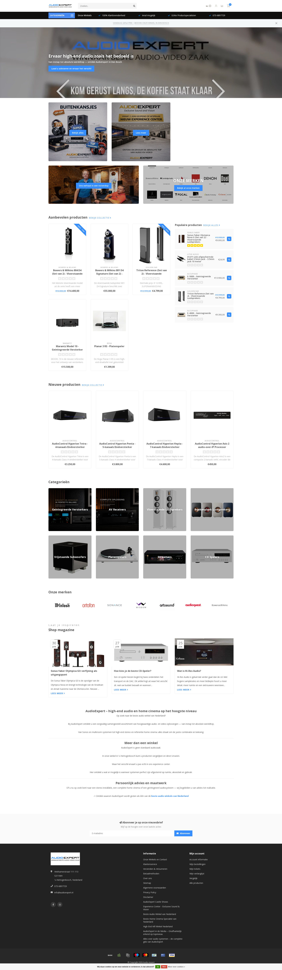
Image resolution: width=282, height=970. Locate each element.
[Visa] (172, 955)
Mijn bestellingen (197, 864)
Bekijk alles (77, 132)
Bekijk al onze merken (188, 188)
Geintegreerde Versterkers (60, 489)
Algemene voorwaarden (154, 887)
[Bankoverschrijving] (110, 955)
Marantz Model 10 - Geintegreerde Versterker (67, 348)
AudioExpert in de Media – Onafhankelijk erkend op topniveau (162, 932)
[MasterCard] (145, 955)
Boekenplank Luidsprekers (203, 489)
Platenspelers (102, 536)
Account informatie (198, 859)
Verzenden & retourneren (155, 868)
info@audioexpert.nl (63, 892)
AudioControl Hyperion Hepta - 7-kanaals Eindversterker (164, 445)
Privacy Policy (149, 892)
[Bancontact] (154, 955)
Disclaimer (148, 897)
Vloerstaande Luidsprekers (155, 489)
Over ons (147, 878)
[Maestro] (136, 955)
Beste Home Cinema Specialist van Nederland (159, 920)
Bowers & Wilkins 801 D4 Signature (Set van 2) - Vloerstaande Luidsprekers (109, 274)
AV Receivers (102, 489)
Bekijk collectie (99, 218)
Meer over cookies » (176, 967)
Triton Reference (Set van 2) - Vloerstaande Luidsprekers (151, 274)
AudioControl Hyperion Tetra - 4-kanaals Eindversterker (70, 445)
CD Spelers (196, 536)
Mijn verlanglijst (196, 873)
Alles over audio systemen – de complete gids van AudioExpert (162, 940)
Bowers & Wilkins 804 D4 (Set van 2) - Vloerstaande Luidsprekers (67, 274)
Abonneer (184, 833)
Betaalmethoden (151, 873)
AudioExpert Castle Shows (155, 901)
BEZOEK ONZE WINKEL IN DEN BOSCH (152, 23)
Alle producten (196, 883)
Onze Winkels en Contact (155, 859)
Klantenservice (150, 864)
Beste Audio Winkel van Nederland (159, 914)
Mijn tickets (194, 868)
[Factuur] (127, 955)
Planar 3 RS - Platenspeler (109, 346)
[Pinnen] (163, 955)
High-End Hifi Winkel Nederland (158, 926)
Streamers (148, 536)
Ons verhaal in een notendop (94, 185)
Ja (158, 967)
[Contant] (119, 955)
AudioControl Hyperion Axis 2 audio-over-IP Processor (212, 445)
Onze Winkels (85, 15)
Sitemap (147, 883)
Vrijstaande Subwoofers (59, 536)
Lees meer (141, 132)
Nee (164, 967)
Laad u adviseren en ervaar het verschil (71, 68)
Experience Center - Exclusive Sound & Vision (161, 908)
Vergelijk (193, 878)
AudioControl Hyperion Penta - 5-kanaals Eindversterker (117, 445)
